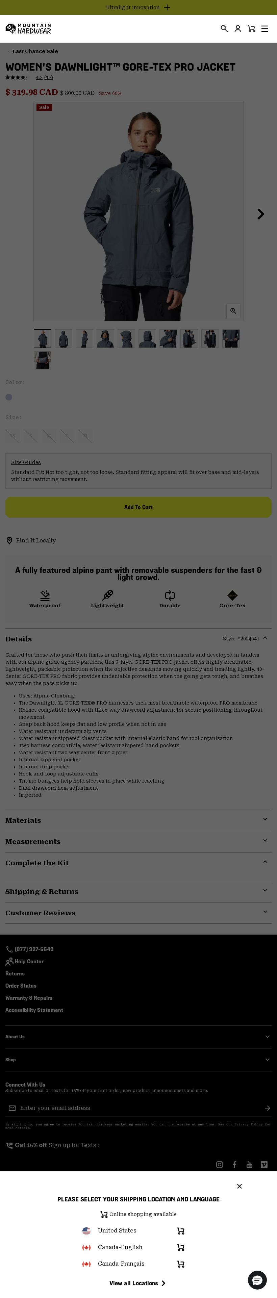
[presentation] (224, 28)
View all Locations (133, 1283)
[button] (265, 28)
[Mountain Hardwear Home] (28, 29)
